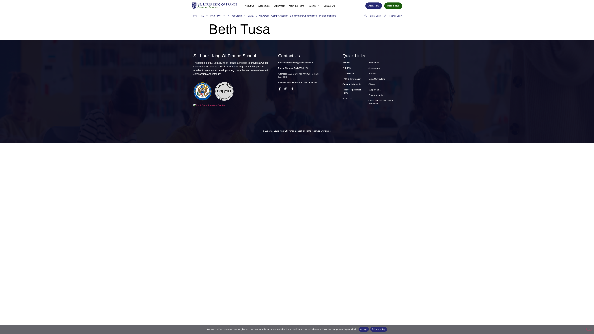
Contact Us (329, 5)
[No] (589, 329)
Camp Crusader (279, 15)
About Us (249, 5)
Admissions (374, 68)
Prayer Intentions (327, 15)
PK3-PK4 (346, 68)
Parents (312, 5)
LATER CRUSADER (258, 15)
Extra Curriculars (376, 79)
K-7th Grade (348, 73)
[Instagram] (285, 88)
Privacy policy (378, 329)
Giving (371, 84)
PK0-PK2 (346, 62)
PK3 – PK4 (216, 15)
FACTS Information (351, 79)
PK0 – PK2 (198, 15)
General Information (352, 84)
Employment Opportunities (303, 15)
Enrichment (279, 5)
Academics (264, 5)
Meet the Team (296, 5)
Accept (363, 329)
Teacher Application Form (352, 91)
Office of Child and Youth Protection (380, 102)
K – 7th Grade (235, 15)
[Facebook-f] (279, 88)
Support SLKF (375, 89)
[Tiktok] (292, 88)
